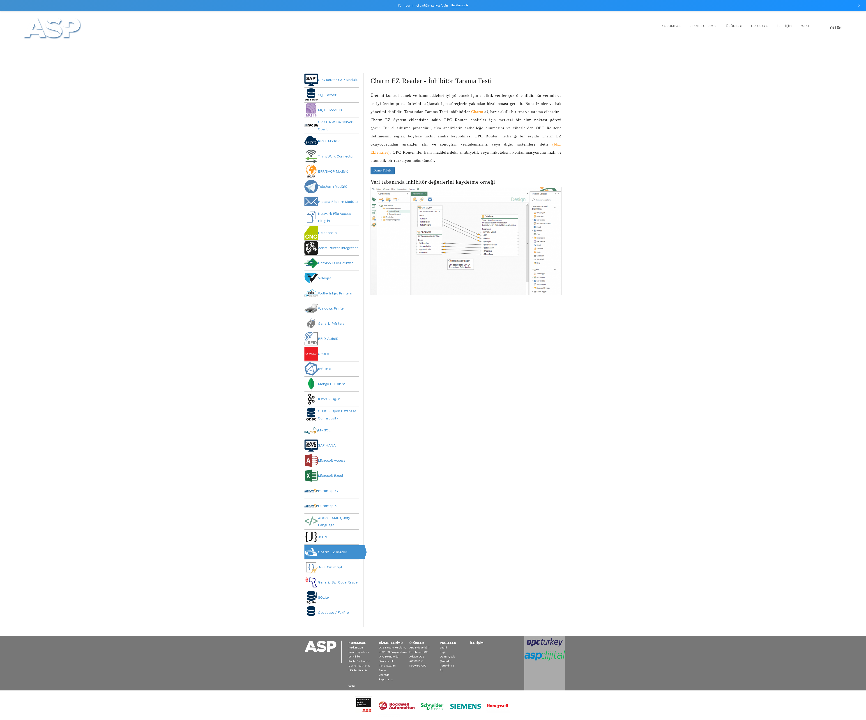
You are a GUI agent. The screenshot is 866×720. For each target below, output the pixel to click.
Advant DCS (416, 656)
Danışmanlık (386, 661)
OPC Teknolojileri (389, 656)
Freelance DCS (418, 652)
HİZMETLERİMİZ (702, 25)
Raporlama (386, 679)
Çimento (445, 661)
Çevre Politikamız (359, 665)
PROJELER (759, 25)
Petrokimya (447, 665)
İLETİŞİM (784, 25)
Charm (477, 111)
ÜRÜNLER (734, 25)
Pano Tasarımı (387, 665)
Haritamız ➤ (459, 5)
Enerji (443, 647)
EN (838, 27)
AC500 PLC (416, 661)
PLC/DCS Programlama (393, 652)
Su (441, 670)
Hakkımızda (355, 647)
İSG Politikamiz (357, 670)
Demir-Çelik (447, 656)
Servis (383, 670)
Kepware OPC (417, 665)
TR (831, 27)
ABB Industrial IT (419, 647)
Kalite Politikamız (359, 661)
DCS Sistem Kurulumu (392, 647)
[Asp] (52, 27)
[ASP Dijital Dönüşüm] (544, 655)
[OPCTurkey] (545, 642)
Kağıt (443, 652)
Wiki (804, 25)
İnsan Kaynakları (358, 652)
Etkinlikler (354, 656)
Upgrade (384, 674)
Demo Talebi (382, 170)
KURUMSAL (670, 25)
